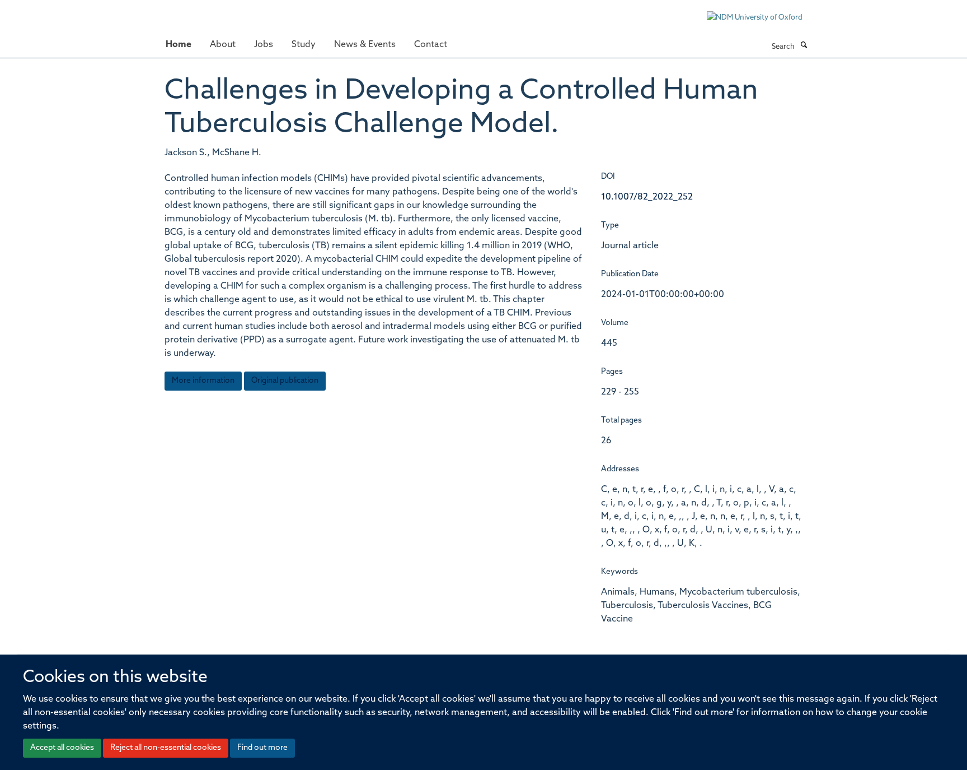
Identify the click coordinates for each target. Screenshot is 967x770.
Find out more (262, 748)
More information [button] (203, 381)
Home (178, 44)
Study (304, 44)
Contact (430, 44)
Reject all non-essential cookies (165, 748)
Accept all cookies (62, 748)
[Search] (803, 46)
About (223, 44)
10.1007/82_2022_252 (647, 197)
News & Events (365, 44)
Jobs (263, 44)
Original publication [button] (284, 381)
